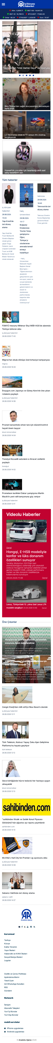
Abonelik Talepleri (12, 1008)
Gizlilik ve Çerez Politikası (15, 974)
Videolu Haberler (23, 514)
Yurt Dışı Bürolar (11, 1015)
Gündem (8, 991)
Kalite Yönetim (10, 947)
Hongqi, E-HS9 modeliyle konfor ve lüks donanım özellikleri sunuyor (26, 556)
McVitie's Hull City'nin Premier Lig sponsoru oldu (24, 858)
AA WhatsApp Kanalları (14, 984)
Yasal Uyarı (9, 980)
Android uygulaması (15, 1031)
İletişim (7, 1005)
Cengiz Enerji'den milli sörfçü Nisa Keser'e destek (25, 707)
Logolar (7, 960)
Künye (7, 943)
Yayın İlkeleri (9, 950)
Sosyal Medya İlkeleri (13, 957)
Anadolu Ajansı (25, 1040)
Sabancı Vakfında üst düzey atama (18, 893)
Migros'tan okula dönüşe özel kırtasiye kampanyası (26, 360)
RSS (6, 987)
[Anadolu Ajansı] (26, 915)
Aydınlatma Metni (11, 977)
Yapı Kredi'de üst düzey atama (8, 224)
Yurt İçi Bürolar (10, 1011)
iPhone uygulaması (15, 1028)
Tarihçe (7, 940)
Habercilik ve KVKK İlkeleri (15, 954)
